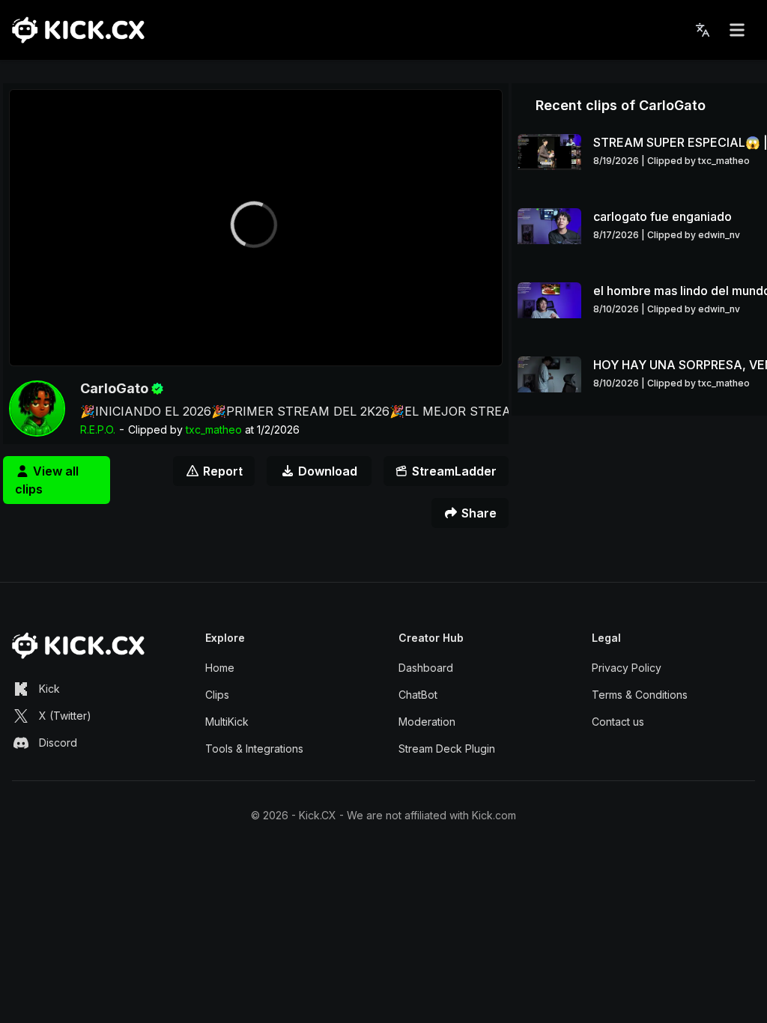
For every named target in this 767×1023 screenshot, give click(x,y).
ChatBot (417, 694)
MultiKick (227, 721)
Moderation (426, 721)
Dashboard (425, 667)
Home (219, 667)
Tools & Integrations (254, 748)
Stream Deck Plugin (446, 748)
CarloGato (114, 388)
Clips (217, 694)
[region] (256, 227)
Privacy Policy (626, 667)
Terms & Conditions (640, 694)
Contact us (618, 721)
